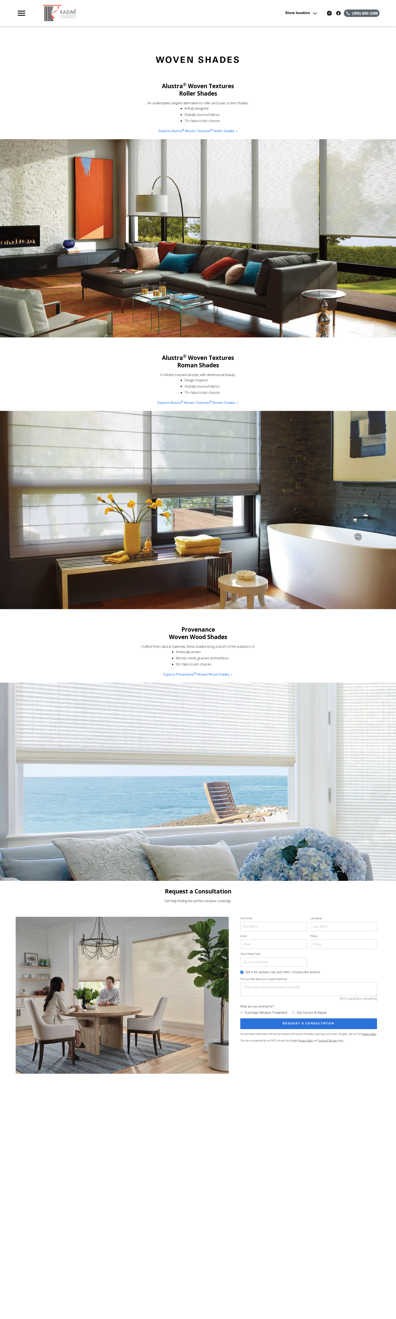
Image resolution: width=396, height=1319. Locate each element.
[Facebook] (338, 13)
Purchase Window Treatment (266, 1012)
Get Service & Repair (312, 1012)
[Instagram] (329, 13)
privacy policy (369, 1034)
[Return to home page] (101, 13)
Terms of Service (327, 1040)
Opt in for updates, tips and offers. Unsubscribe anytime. (283, 972)
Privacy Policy (305, 1040)
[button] (21, 13)
